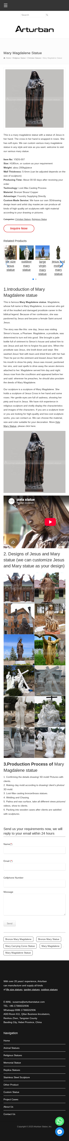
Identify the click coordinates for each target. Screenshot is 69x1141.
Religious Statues (13, 1055)
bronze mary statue (48, 939)
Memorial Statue (12, 1062)
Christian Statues (23, 219)
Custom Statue (11, 1092)
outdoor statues (49, 989)
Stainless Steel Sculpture (17, 1077)
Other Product (11, 1084)
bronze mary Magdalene (18, 939)
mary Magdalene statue (18, 952)
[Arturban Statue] (34, 31)
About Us (8, 1106)
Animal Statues (11, 1048)
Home (7, 1040)
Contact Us (9, 1114)
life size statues (14, 989)
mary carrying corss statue (20, 946)
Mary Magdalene (50, 946)
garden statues (32, 989)
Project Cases (11, 1099)
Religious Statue (39, 219)
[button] (61, 264)
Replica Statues (12, 1070)
